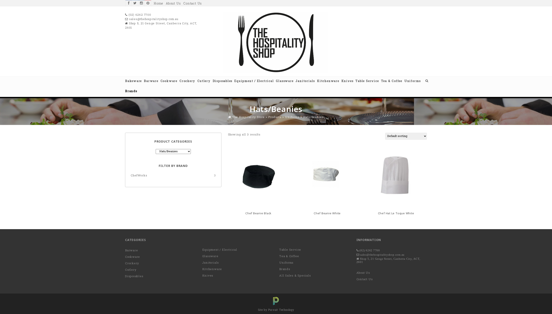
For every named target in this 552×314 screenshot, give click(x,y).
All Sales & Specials (295, 276)
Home (158, 4)
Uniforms (412, 81)
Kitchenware (328, 81)
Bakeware (133, 81)
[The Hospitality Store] (276, 72)
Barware (151, 81)
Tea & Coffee (391, 81)
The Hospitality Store (248, 117)
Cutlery (203, 81)
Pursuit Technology (281, 310)
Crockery (187, 81)
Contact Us (192, 4)
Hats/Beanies (313, 117)
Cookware (168, 81)
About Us (173, 4)
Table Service (367, 81)
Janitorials (305, 81)
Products (274, 117)
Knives (347, 81)
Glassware (284, 81)
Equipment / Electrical (254, 81)
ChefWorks (139, 176)
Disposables (222, 81)
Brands (131, 91)
